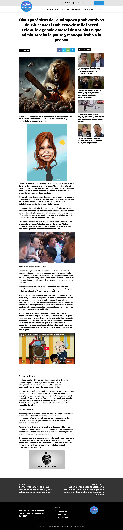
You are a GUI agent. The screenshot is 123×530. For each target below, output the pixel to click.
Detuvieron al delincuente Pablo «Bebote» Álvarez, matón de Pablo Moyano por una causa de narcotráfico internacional (90, 141)
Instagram (63, 518)
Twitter (62, 514)
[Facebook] (59, 50)
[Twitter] (64, 50)
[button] (62, 3)
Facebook (62, 511)
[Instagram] (55, 518)
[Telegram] (72, 50)
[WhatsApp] (68, 50)
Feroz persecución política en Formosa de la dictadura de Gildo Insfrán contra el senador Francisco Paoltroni (90, 70)
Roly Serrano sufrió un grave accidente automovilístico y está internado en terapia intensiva (36, 489)
